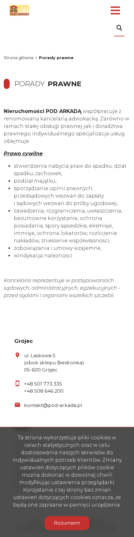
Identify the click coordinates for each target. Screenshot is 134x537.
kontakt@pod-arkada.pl (53, 405)
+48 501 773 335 (43, 384)
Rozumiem (67, 523)
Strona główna (18, 57)
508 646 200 (49, 391)
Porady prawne (56, 57)
